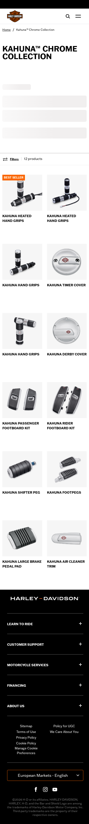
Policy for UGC (64, 726)
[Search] (67, 16)
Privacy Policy (26, 737)
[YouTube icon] (55, 789)
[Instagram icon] (45, 789)
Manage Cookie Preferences (26, 750)
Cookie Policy (26, 743)
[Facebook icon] (36, 789)
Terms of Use (26, 732)
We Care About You (64, 732)
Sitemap (26, 726)
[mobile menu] (77, 16)
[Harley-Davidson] (45, 598)
